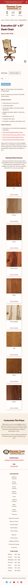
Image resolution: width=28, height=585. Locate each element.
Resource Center (14, 521)
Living (14, 496)
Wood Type (4, 73)
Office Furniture (14, 20)
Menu (13, 15)
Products (7, 20)
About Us (14, 534)
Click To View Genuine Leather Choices (13, 137)
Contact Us (14, 547)
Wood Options (14, 527)
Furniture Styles (14, 524)
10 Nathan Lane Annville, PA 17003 (14, 460)
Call (7, 15)
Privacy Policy (22, 578)
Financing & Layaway (14, 544)
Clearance (14, 514)
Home (2, 20)
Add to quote (5, 84)
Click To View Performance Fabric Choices (14, 134)
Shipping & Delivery (14, 541)
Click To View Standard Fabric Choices (13, 132)
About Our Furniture (14, 518)
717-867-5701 (14, 466)
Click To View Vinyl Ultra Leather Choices (13, 139)
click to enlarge (14, 194)
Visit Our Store (14, 538)
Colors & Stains (16, 168)
